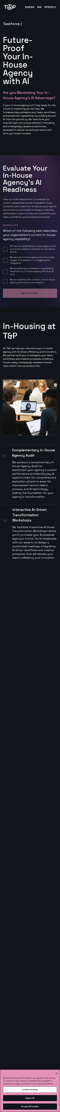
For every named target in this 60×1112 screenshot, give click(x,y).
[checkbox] (5, 249)
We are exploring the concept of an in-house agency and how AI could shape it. (32, 281)
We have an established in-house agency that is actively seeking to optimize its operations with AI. (33, 249)
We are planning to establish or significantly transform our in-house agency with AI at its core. (32, 271)
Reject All (30, 1098)
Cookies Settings (30, 1089)
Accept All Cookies (30, 1106)
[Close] (56, 1073)
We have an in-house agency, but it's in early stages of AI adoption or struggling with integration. (32, 260)
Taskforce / (12, 23)
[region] (30, 1091)
